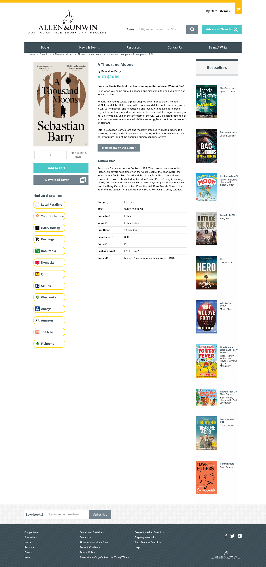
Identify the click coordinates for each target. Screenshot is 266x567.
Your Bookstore (52, 216)
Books (45, 47)
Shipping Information (145, 537)
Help (137, 547)
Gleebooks (48, 297)
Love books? (34, 514)
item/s (218, 11)
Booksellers (30, 537)
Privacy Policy (87, 552)
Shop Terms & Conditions (148, 542)
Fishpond (47, 344)
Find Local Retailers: (48, 196)
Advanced (218, 29)
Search (132, 29)
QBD (44, 274)
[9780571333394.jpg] (60, 104)
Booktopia (48, 251)
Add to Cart (56, 168)
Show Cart (238, 8)
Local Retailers (51, 205)
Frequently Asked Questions (149, 532)
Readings (47, 239)
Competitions (31, 532)
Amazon (47, 320)
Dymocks (47, 262)
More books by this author (119, 147)
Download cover (57, 180)
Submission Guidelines (92, 532)
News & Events (89, 47)
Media (27, 542)
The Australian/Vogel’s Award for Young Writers (104, 557)
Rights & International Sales (94, 542)
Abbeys (46, 309)
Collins (46, 286)
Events (28, 552)
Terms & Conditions (90, 547)
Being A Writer (219, 47)
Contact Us (175, 47)
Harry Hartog (50, 228)
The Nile (47, 332)
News (27, 557)
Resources (134, 47)
